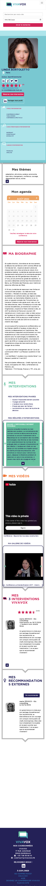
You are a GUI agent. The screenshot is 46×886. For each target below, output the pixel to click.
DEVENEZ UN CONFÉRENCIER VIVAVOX (23, 880)
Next (41, 444)
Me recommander (31, 695)
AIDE (23, 878)
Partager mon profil (15, 101)
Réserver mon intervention (13, 94)
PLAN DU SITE (23, 883)
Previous (5, 444)
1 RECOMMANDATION (10, 88)
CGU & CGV (23, 876)
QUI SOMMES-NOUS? (23, 874)
